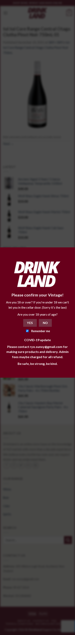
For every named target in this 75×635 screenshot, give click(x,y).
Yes (30, 323)
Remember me (40, 331)
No (45, 323)
